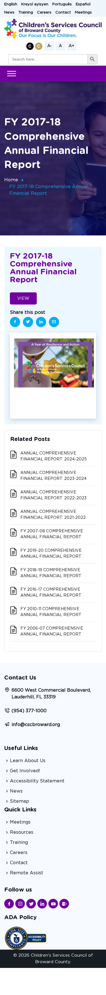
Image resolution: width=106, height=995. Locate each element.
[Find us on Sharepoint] (64, 903)
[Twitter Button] (31, 903)
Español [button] (83, 4)
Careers (44, 12)
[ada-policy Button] (25, 937)
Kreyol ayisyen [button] (34, 4)
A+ (71, 46)
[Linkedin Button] (42, 903)
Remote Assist (26, 873)
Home (11, 180)
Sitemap (19, 801)
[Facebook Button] (9, 903)
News (9, 12)
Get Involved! (25, 771)
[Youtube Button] (53, 903)
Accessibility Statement (37, 781)
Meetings (83, 12)
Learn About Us (28, 760)
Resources (21, 832)
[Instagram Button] (20, 903)
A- (49, 46)
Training (25, 12)
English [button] (10, 4)
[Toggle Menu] (11, 73)
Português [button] (62, 4)
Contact (63, 12)
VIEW (23, 298)
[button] (30, 46)
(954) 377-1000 (29, 711)
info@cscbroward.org (36, 724)
